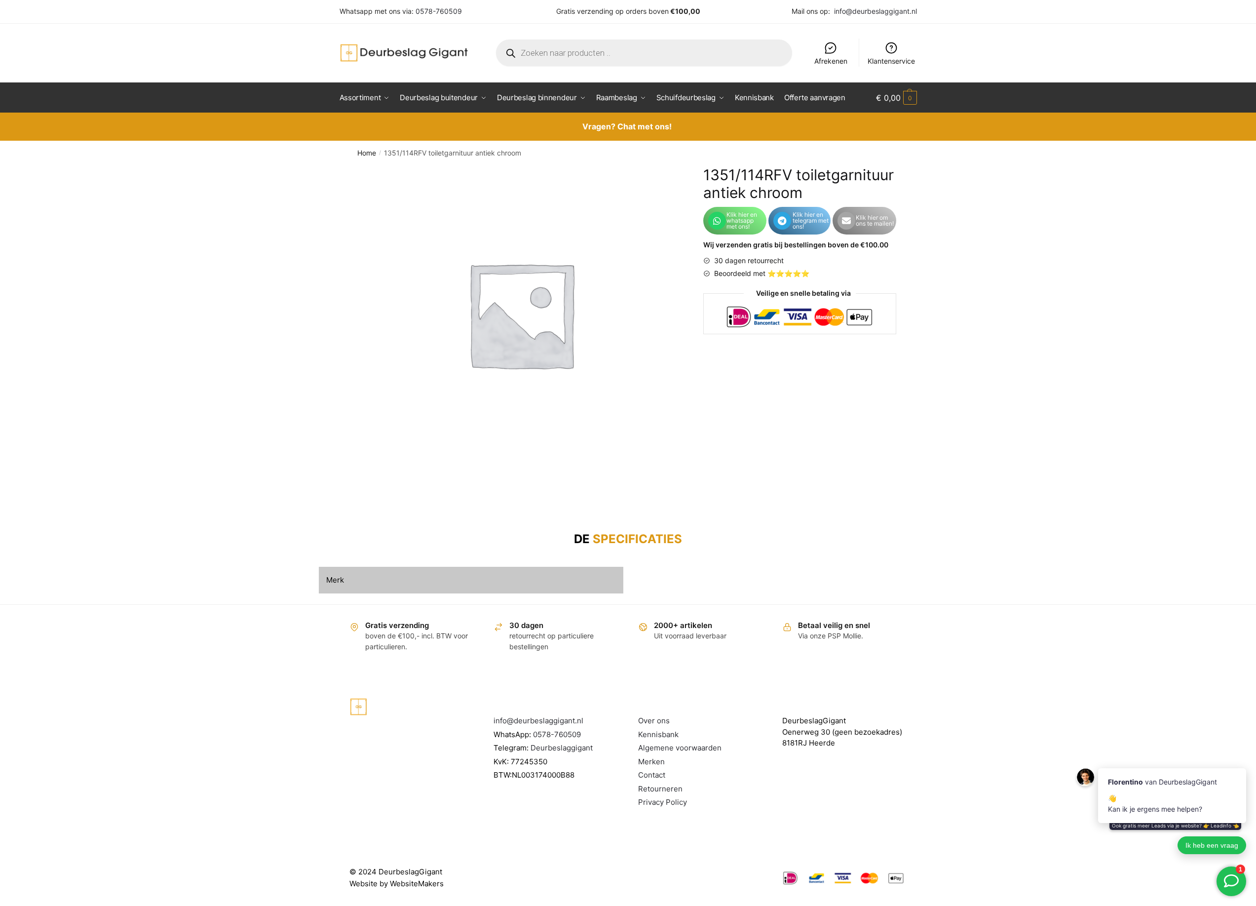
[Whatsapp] (717, 221)
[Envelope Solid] (846, 221)
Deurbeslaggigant (562, 747)
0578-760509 (439, 11)
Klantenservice (891, 61)
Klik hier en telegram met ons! (811, 220)
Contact (651, 775)
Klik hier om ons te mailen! (875, 220)
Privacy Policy (662, 802)
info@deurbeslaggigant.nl (875, 11)
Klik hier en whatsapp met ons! (741, 220)
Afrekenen (830, 61)
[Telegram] (782, 221)
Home (366, 153)
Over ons (654, 720)
